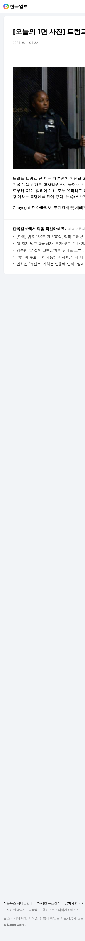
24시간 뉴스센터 (49, 903)
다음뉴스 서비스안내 (18, 903)
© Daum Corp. (14, 925)
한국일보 (19, 6)
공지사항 (71, 903)
